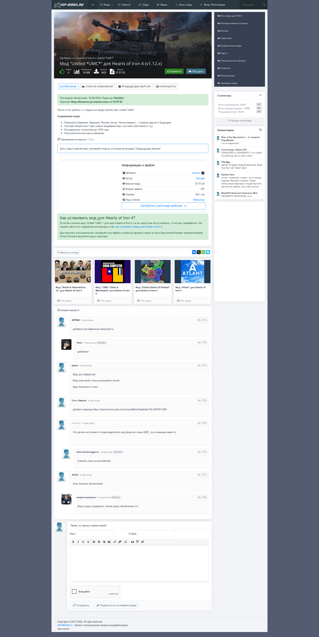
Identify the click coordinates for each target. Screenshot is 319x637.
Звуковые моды (228, 83)
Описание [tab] (69, 86)
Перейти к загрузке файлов (161, 206)
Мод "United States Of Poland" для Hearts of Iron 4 (153, 289)
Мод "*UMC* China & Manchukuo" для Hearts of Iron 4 (113, 290)
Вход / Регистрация (214, 4)
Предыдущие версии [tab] (136, 86)
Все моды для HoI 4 (231, 15)
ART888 (76, 320)
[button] (73, 542)
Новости (126, 4)
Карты (223, 53)
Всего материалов (232, 104)
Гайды (145, 4)
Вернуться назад (68, 252)
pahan (75, 365)
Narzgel (200, 178)
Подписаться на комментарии (118, 605)
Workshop (199, 199)
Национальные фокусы (233, 60)
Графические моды (231, 45)
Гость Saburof (79, 400)
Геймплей (225, 38)
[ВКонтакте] (194, 252)
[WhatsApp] (203, 252)
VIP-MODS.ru (64, 625)
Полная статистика (240, 120)
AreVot (75, 474)
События (225, 68)
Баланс (224, 30)
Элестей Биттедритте (87, 451)
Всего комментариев (230, 108)
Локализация (227, 75)
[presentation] (73, 542)
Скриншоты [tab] (167, 86)
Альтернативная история (234, 23)
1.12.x (91, 139)
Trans (79, 342)
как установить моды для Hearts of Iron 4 (138, 226)
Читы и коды (185, 4)
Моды (107, 4)
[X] (199, 252)
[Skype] (208, 252)
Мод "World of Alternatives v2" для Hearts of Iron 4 (71, 289)
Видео (163, 4)
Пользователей (227, 111)
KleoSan (196, 172)
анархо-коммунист (86, 497)
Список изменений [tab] (99, 86)
